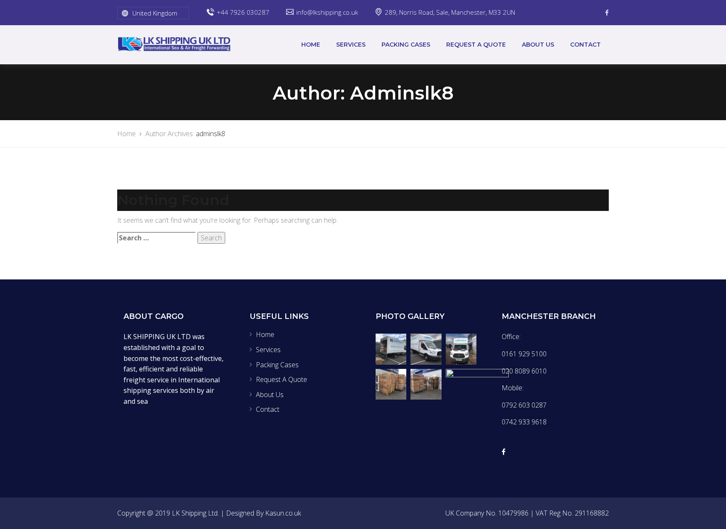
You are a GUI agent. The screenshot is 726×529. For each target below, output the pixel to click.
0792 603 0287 (524, 405)
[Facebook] (607, 12)
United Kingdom (154, 13)
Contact (585, 44)
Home (310, 44)
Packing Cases (405, 44)
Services (351, 44)
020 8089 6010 (524, 371)
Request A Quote (476, 44)
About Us (538, 44)
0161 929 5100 (524, 353)
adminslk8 (210, 133)
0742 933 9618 (524, 421)
